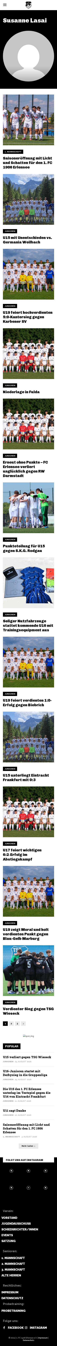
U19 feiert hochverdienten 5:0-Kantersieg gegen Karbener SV (27, 317)
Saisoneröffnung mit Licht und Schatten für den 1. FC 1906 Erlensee (27, 163)
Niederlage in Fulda (21, 392)
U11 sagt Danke (14, 1110)
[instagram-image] (11, 1170)
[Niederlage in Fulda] (28, 353)
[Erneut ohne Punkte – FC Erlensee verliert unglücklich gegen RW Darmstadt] (28, 424)
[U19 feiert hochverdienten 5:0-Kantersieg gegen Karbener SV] (28, 274)
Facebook (16, 1327)
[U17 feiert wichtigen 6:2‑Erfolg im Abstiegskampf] (28, 811)
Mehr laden (27, 1146)
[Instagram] (26, 1328)
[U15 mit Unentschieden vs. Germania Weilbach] (28, 199)
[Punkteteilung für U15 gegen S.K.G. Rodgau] (28, 507)
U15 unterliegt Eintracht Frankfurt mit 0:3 (26, 777)
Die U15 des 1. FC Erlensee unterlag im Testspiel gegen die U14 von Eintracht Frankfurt (26, 1092)
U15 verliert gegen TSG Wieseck (27, 1057)
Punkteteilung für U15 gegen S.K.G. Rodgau (24, 548)
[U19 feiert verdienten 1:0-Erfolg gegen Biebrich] (28, 662)
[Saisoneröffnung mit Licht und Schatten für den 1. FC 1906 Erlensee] (28, 120)
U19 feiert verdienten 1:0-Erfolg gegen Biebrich (27, 702)
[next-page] (23, 1023)
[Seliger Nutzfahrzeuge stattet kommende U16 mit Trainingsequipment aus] (28, 582)
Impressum (43, 1338)
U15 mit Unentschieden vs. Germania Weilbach (27, 239)
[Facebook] (4, 1328)
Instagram (38, 1327)
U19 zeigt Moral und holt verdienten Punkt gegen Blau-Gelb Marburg (26, 934)
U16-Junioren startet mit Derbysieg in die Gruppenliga (25, 1073)
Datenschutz (28, 1340)
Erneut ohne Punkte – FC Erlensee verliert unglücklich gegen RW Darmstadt (25, 469)
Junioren (10, 231)
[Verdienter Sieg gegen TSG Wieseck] (28, 970)
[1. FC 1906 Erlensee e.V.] (28, 5)
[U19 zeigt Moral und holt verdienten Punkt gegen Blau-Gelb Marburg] (28, 891)
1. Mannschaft (13, 152)
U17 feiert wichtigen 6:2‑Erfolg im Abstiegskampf (22, 854)
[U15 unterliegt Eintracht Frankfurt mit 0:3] (28, 737)
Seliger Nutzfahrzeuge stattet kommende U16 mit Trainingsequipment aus (28, 625)
